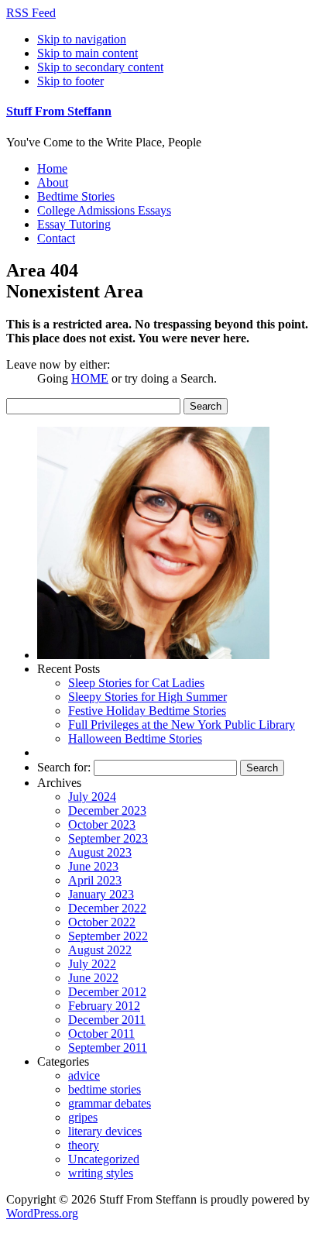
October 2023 (101, 824)
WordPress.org (42, 1213)
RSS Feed (31, 12)
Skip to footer (70, 81)
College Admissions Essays (104, 210)
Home (52, 168)
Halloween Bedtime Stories (135, 738)
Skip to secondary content (100, 67)
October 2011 (101, 1033)
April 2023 (95, 880)
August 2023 (100, 852)
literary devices (105, 1131)
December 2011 (107, 1019)
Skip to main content (87, 53)
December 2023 (107, 810)
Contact (56, 238)
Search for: (64, 767)
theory (83, 1145)
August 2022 (100, 950)
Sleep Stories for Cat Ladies (136, 682)
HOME (89, 378)
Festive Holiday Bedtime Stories (147, 710)
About (52, 182)
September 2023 (108, 838)
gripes (83, 1117)
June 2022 (93, 977)
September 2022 (108, 936)
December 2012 (107, 991)
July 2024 (92, 796)
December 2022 (107, 908)
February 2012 (104, 1005)
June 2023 (93, 866)
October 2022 (101, 922)
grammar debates (109, 1103)
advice (84, 1075)
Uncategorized (103, 1159)
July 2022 (92, 963)
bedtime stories (104, 1089)
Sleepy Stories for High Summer (147, 696)
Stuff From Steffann (58, 111)
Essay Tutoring (74, 224)
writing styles (100, 1173)
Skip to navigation (81, 39)
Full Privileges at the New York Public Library (181, 724)
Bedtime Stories (76, 196)
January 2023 (101, 894)
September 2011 (107, 1047)
